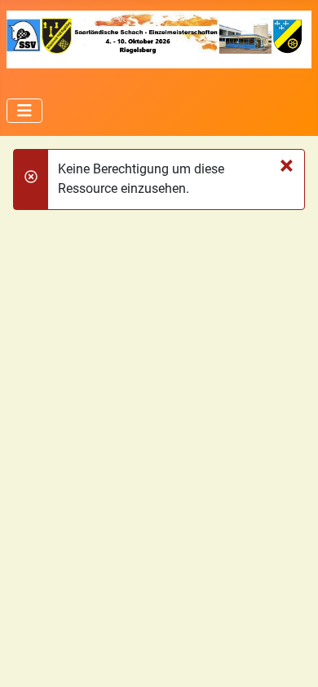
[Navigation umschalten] (24, 110)
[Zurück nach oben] (289, 657)
